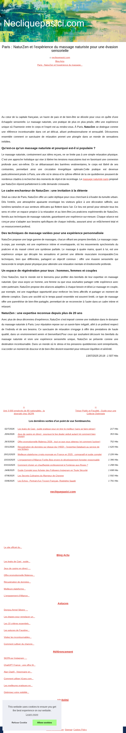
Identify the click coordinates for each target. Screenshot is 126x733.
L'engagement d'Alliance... (17, 595)
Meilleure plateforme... (15, 589)
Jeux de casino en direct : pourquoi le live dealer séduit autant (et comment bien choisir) (57, 435)
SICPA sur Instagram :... (15, 658)
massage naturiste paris (96, 179)
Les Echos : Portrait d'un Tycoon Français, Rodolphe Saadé (47, 481)
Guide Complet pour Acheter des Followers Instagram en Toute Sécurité (53, 470)
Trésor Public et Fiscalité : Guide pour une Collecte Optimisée (95, 412)
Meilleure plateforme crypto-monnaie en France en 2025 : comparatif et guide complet (60, 454)
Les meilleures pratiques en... (18, 685)
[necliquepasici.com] (63, 21)
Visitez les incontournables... (18, 637)
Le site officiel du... (13, 547)
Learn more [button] (32, 714)
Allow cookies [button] (44, 722)
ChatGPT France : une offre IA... (19, 665)
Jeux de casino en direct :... (17, 568)
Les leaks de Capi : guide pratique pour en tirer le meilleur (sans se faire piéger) (56, 429)
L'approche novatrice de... (16, 720)
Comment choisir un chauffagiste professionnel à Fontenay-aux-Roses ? (53, 465)
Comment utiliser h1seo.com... (18, 678)
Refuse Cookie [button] (19, 722)
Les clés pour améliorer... (16, 713)
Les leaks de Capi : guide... (17, 561)
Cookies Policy (80, 730)
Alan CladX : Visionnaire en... (18, 672)
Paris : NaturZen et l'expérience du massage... (60, 65)
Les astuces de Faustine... (17, 630)
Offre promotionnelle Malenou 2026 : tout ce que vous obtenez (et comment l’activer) (59, 442)
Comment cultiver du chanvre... (19, 644)
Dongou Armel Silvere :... (16, 610)
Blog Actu (59, 61)
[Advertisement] (60, 90)
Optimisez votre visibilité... (16, 692)
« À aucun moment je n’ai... (17, 706)
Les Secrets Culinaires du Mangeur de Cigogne (41, 476)
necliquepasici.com (61, 57)
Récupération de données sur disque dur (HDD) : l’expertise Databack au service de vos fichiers (58, 448)
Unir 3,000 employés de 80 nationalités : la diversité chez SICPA (24, 412)
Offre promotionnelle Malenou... (19, 575)
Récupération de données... (17, 582)
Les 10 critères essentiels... (17, 623)
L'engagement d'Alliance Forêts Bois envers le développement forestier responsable (59, 460)
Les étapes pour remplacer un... (19, 616)
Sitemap (68, 730)
